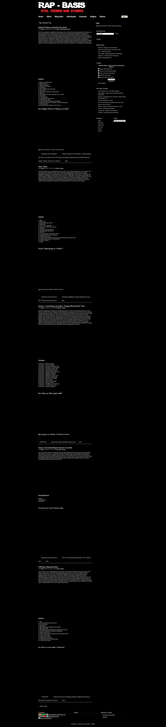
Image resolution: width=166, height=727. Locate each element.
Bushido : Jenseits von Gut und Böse (107, 47)
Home (40, 16)
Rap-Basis (74, 723)
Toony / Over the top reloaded (107, 73)
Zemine (55, 700)
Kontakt (105, 717)
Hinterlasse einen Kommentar (49, 154)
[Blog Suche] (42, 714)
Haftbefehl (71, 297)
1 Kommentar (44, 696)
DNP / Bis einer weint (105, 75)
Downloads (71, 16)
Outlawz (45, 161)
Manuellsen (66, 157)
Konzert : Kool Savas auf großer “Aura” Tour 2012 (111, 102)
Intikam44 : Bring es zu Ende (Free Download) (52, 27)
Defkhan (89, 154)
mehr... (67, 161)
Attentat (70, 154)
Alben (49, 16)
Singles (93, 16)
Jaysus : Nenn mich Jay (104, 104)
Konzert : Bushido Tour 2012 (105, 100)
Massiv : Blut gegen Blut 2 (104, 57)
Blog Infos (59, 16)
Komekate (79, 557)
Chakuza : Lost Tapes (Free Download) (108, 55)
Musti (86, 157)
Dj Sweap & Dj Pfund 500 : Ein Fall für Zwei (109, 49)
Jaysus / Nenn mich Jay (106, 69)
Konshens (77, 297)
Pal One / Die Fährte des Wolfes (108, 71)
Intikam (49, 157)
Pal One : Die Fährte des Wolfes (106, 108)
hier (70, 324)
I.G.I (45, 157)
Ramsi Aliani (41, 700)
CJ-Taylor (83, 154)
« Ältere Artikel (43, 706)
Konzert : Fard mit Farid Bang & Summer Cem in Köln (55, 448)
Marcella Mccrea (74, 157)
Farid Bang (65, 297)
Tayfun (42, 29)
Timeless (58, 161)
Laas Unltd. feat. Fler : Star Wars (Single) (108, 91)
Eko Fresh (41, 157)
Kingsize (60, 157)
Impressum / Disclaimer (109, 715)
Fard (68, 557)
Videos (102, 16)
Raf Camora (46, 300)
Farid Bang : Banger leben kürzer (48, 567)
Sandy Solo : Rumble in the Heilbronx (108, 110)
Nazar (88, 297)
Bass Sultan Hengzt (56, 442)
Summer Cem (51, 161)
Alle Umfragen (101, 83)
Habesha (74, 696)
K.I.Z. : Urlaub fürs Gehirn (104, 51)
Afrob (54, 696)
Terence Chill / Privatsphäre (107, 77)
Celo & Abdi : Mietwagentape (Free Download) (110, 53)
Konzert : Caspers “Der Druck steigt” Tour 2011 (110, 106)
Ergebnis (111, 81)
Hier (39, 149)
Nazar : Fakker (42, 166)
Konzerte (83, 16)
